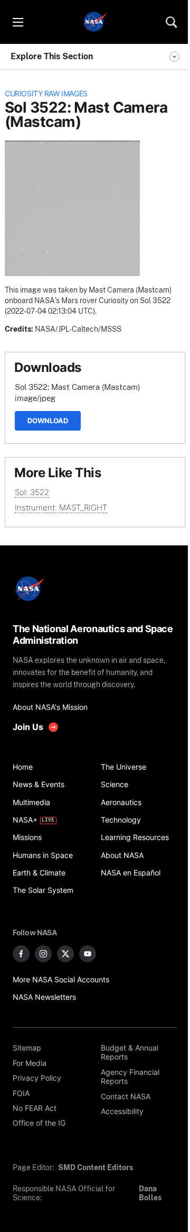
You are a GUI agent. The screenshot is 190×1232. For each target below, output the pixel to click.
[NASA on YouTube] (87, 953)
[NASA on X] (65, 953)
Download (47, 420)
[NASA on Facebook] (21, 953)
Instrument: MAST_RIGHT (61, 508)
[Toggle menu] (17, 22)
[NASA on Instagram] (43, 953)
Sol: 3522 (32, 492)
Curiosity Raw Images (46, 93)
